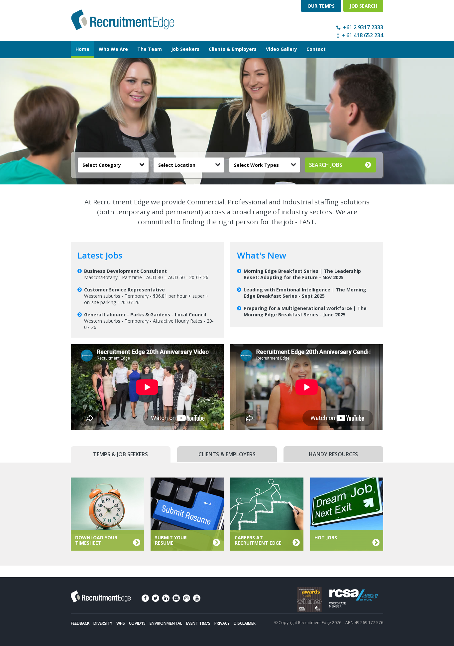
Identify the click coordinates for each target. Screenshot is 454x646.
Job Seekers (185, 49)
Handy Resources (333, 454)
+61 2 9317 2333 (363, 27)
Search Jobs (325, 164)
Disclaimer (245, 623)
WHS (120, 623)
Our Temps (321, 6)
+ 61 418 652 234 (362, 35)
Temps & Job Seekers (120, 454)
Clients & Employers (233, 49)
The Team (149, 49)
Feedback (80, 623)
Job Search (363, 6)
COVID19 (137, 623)
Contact (316, 49)
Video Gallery (281, 49)
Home (82, 49)
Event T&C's (198, 623)
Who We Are (113, 49)
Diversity (102, 623)
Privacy (222, 623)
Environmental (166, 623)
